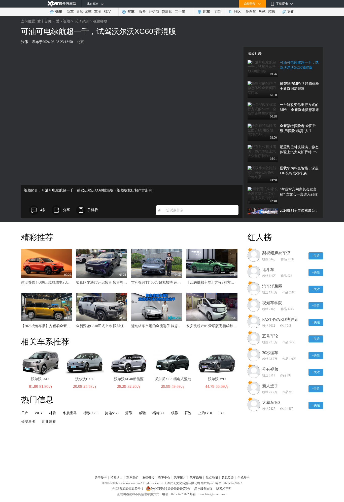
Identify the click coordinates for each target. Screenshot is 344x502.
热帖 (262, 12)
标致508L (90, 413)
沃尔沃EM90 (40, 379)
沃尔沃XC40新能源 (129, 379)
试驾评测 (82, 21)
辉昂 (128, 413)
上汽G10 (205, 413)
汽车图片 (180, 477)
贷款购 (167, 12)
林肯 (52, 413)
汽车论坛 (196, 477)
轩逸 (188, 413)
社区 (237, 12)
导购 (79, 12)
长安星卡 (28, 421)
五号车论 (270, 336)
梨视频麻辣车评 (276, 253)
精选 (271, 12)
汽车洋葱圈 (272, 286)
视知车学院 (272, 303)
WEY (39, 413)
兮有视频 (270, 369)
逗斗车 (268, 269)
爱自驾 (251, 12)
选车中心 (164, 477)
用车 (206, 12)
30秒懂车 (270, 353)
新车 (70, 12)
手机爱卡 (243, 477)
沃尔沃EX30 (84, 379)
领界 (174, 413)
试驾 (88, 12)
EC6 (222, 413)
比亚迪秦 (49, 421)
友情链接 (148, 477)
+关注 (316, 256)
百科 (218, 12)
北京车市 (93, 4)
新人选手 (270, 386)
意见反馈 (228, 477)
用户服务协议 (203, 488)
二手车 (180, 12)
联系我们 (132, 477)
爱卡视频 (63, 21)
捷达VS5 (112, 413)
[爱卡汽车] (61, 3)
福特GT (158, 413)
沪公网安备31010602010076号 (171, 488)
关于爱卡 (101, 477)
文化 (290, 12)
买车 (130, 12)
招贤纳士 (117, 477)
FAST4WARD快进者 (280, 319)
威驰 (142, 413)
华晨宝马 (70, 413)
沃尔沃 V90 (217, 379)
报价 (142, 12)
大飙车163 (271, 402)
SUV (107, 12)
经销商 (154, 12)
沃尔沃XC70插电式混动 (173, 379)
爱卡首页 (44, 21)
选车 (58, 12)
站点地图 (212, 477)
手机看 (92, 210)
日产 (24, 413)
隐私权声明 (223, 488)
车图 (97, 12)
